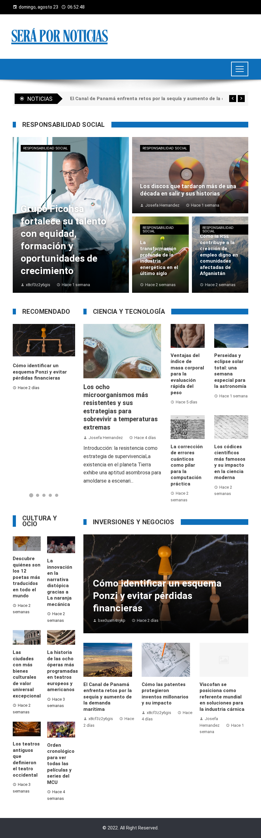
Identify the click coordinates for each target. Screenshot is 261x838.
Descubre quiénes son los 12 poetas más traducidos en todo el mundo (26, 577)
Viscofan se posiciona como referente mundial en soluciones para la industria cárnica (222, 697)
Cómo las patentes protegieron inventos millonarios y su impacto (165, 694)
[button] (31, 495)
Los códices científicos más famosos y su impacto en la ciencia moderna (229, 462)
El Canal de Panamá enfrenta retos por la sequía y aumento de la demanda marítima (107, 697)
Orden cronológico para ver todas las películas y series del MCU (60, 763)
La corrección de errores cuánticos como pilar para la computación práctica (187, 465)
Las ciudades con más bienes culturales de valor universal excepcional (27, 674)
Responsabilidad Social (45, 148)
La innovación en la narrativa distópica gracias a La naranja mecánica (59, 582)
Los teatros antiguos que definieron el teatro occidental (26, 759)
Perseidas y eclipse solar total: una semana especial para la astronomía (230, 371)
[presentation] (232, 98)
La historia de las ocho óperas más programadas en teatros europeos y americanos (62, 670)
